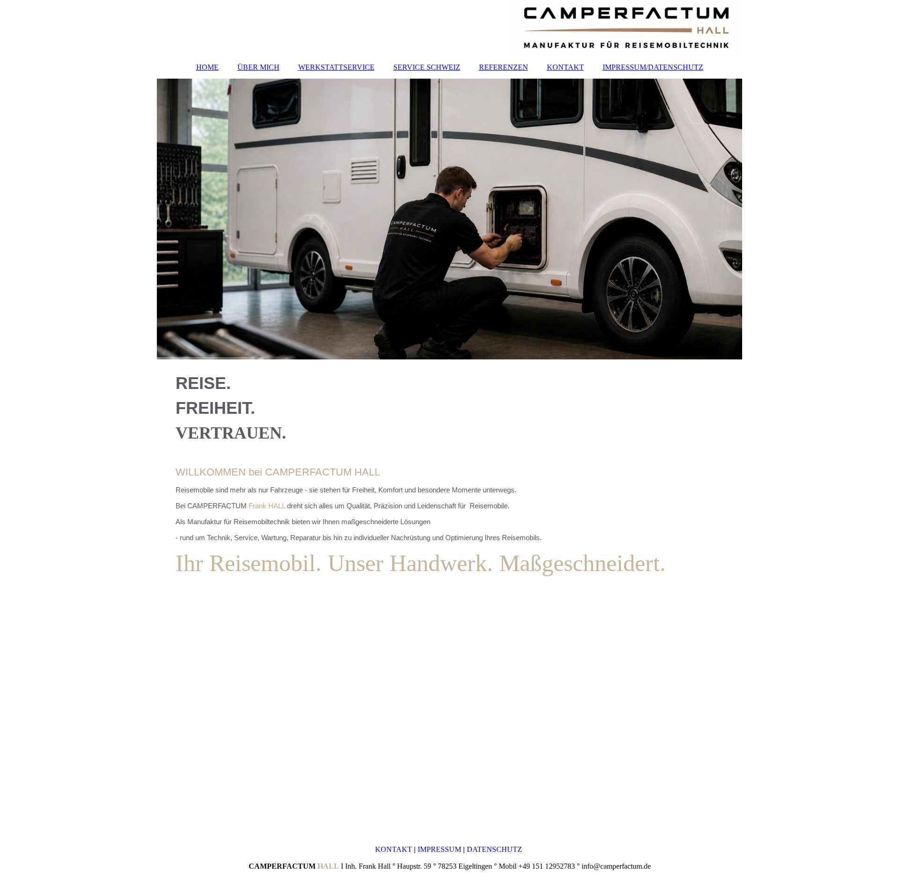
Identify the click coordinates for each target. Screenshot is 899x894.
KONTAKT (565, 67)
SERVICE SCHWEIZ (426, 67)
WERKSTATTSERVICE (336, 67)
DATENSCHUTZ (495, 849)
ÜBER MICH (258, 67)
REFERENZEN (503, 67)
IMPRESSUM (440, 849)
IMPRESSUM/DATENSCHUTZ (653, 67)
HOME (207, 67)
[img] (449, 28)
